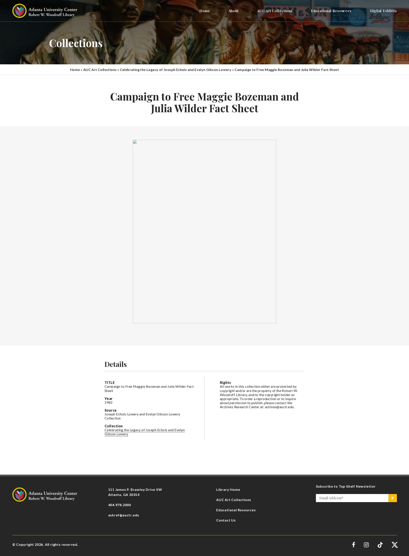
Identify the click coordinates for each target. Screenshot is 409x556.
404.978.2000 (119, 505)
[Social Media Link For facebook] (353, 545)
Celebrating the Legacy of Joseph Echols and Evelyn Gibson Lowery (176, 70)
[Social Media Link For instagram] (366, 545)
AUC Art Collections (100, 70)
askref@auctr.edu (123, 515)
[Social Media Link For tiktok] (380, 545)
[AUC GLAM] (44, 494)
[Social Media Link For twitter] (394, 545)
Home (75, 70)
